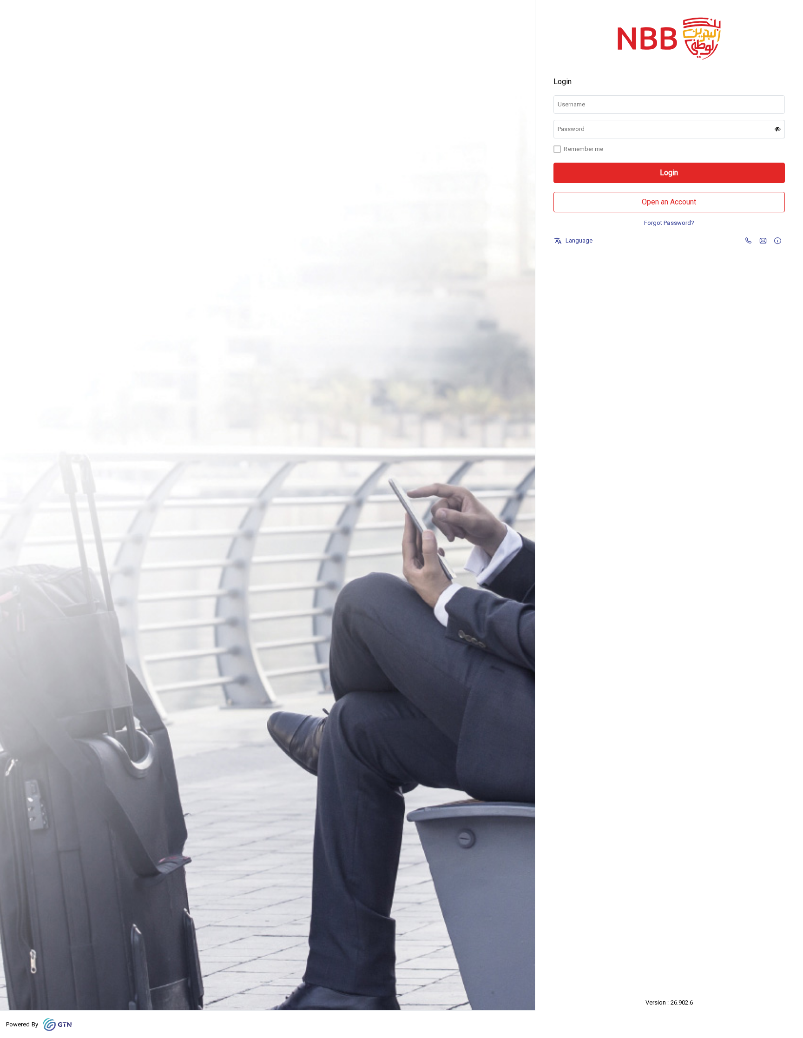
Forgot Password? (669, 222)
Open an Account (669, 201)
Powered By (22, 1024)
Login (669, 172)
